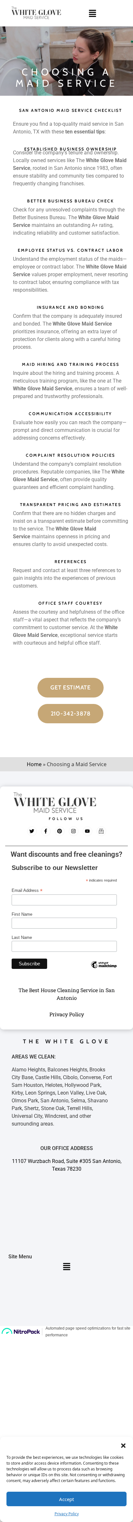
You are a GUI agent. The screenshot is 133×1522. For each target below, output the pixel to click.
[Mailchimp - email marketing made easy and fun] (104, 969)
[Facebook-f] (46, 831)
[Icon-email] (101, 831)
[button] (123, 1445)
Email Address (27, 890)
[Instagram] (73, 831)
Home (34, 764)
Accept (66, 1499)
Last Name (22, 937)
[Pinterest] (60, 831)
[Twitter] (32, 831)
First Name (22, 914)
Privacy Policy (67, 1514)
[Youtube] (87, 831)
